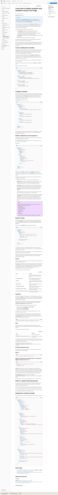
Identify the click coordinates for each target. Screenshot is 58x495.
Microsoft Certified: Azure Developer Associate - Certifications (23, 480)
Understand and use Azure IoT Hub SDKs (27, 268)
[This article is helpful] (55, 16)
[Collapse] (9, 5)
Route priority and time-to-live (36, 378)
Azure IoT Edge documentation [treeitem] (6, 8)
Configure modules (51, 9)
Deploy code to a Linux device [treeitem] (5, 19)
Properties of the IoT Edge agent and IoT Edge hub (25, 471)
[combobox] (5, 6)
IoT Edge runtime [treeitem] (4, 23)
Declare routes (50, 10)
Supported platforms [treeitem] (5, 15)
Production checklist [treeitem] (5, 32)
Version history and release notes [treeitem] (5, 13)
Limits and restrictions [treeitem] (5, 42)
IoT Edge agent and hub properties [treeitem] (5, 25)
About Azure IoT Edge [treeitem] (5, 11)
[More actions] (42, 6)
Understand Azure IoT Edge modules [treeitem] (6, 28)
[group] (29, 432)
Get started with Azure (53, 3)
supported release (25, 19)
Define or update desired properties (51, 11)
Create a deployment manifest (51, 8)
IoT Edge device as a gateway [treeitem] (5, 30)
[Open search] (54, 1)
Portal (48, 3)
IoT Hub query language (32, 297)
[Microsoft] (1, 1)
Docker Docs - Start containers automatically (28, 183)
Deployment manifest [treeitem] (6, 36)
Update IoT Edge (29, 21)
